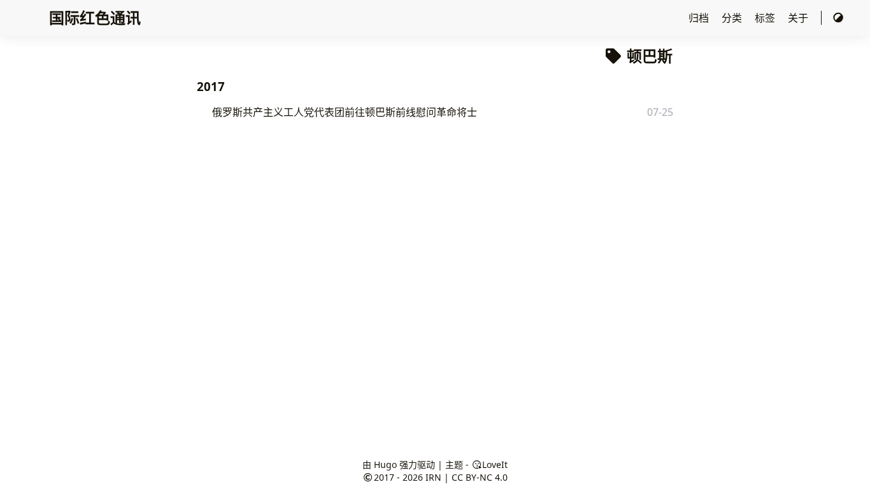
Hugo (385, 464)
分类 (733, 18)
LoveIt (495, 464)
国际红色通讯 (95, 17)
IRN (433, 477)
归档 (699, 18)
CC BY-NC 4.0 (480, 477)
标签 (766, 18)
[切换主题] (838, 18)
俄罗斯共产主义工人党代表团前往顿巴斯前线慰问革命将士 (344, 112)
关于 (799, 18)
